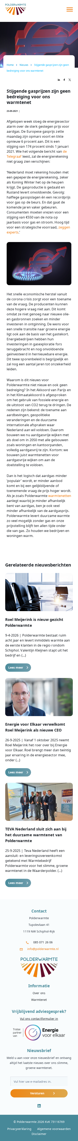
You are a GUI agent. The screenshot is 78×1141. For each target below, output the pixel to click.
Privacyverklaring (19, 1129)
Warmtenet (39, 1000)
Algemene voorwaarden (54, 1129)
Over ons (39, 993)
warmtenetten (59, 495)
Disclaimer (39, 1134)
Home (10, 65)
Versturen (37, 1093)
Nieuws (24, 65)
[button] (39, 622)
